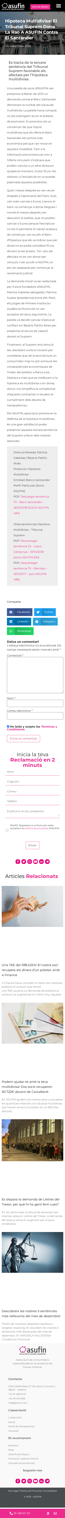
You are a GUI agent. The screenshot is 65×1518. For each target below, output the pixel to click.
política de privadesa (36, 828)
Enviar (32, 845)
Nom (11, 698)
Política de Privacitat (31, 1491)
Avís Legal (13, 1491)
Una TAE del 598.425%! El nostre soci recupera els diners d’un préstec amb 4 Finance (31, 970)
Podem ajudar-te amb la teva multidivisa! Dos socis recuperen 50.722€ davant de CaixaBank (27, 1087)
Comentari (15, 655)
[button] (58, 6)
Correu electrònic (20, 710)
